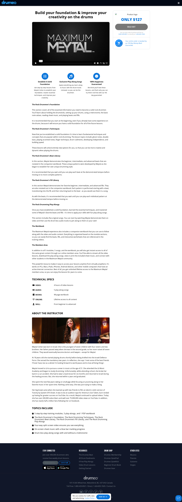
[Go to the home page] (9, 3)
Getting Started (85, 468)
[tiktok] (96, 492)
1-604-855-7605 (140, 34)
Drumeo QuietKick (111, 461)
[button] (178, 3)
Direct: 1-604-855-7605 (96, 486)
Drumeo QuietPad (111, 458)
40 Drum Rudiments (87, 458)
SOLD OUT (131, 27)
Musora (133, 455)
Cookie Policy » (90, 498)
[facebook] (86, 492)
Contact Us (111, 486)
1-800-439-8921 (122, 34)
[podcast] (101, 492)
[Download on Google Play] (63, 468)
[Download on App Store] (49, 468)
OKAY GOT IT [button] (103, 497)
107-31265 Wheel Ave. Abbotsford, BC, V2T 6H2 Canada (91, 483)
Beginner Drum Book (112, 465)
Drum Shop (108, 450)
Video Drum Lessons (87, 465)
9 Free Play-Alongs (86, 461)
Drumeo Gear (109, 468)
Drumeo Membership (112, 455)
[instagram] (91, 492)
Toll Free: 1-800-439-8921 (76, 486)
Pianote (133, 458)
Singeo (133, 465)
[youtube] (81, 492)
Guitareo (133, 461)
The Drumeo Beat (86, 455)
